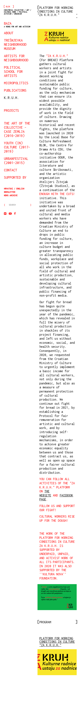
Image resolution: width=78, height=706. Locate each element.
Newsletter (9, 192)
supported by (15, 177)
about (8, 33)
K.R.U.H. (11, 98)
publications (15, 90)
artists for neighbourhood (16, 58)
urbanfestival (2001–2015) (16, 160)
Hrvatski (8, 188)
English (20, 188)
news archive (10, 195)
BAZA (17, 24)
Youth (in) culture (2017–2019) (17, 147)
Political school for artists (13, 71)
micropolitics (16, 83)
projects (11, 110)
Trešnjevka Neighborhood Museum (15, 44)
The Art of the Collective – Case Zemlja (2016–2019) (17, 129)
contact (10, 170)
